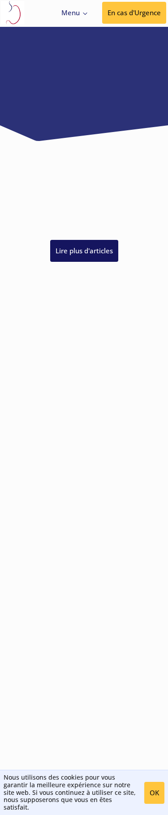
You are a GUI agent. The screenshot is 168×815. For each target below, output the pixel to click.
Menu (70, 12)
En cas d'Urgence (134, 12)
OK (154, 792)
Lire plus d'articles (84, 250)
